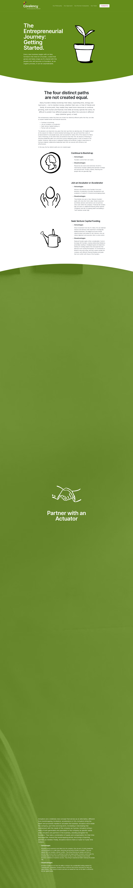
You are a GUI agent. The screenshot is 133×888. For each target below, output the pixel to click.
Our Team (94, 6)
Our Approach (68, 6)
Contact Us (104, 6)
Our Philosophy (57, 6)
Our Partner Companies (81, 6)
